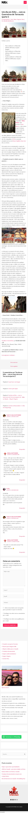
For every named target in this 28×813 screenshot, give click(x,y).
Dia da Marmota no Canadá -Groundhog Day (13, 778)
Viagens (19, 19)
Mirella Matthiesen (12, 453)
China (14, 19)
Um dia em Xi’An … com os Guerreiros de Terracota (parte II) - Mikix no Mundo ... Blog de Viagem (14, 397)
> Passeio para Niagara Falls (9, 646)
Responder (22, 449)
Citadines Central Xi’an (8, 340)
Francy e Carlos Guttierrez (13, 415)
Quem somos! (5, 687)
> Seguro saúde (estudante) (9, 653)
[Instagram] (13, 799)
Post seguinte (14, 366)
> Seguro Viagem (6, 656)
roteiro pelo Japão (13, 388)
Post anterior (14, 362)
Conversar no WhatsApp (13, 737)
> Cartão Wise (5, 658)
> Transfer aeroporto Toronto (10, 644)
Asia (12, 19)
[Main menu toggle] (25, 2)
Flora (8, 488)
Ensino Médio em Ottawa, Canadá (10, 771)
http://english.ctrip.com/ (19, 141)
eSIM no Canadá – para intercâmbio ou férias (13, 769)
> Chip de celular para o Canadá (10, 649)
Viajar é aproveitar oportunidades (11, 766)
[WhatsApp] (17, 799)
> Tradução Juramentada (8, 651)
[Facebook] (11, 799)
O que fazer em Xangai (14, 382)
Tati (14, 139)
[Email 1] (15, 799)
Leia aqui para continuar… (8, 355)
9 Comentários (6, 19)
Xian (23, 19)
